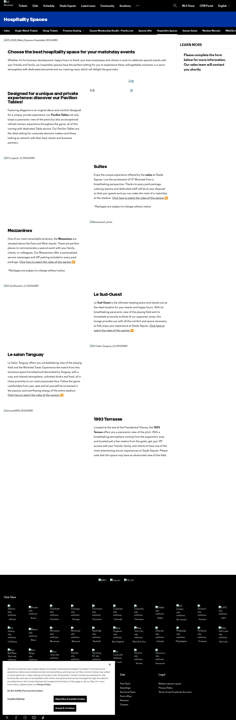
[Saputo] (115, 580)
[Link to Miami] (33, 632)
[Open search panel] (175, 6)
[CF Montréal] (9, 5)
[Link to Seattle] (76, 655)
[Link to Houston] (202, 611)
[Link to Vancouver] (160, 655)
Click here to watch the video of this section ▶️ (140, 197)
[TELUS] (129, 580)
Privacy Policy (44, 684)
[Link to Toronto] (139, 655)
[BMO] (102, 580)
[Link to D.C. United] (181, 610)
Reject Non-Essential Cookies (70, 699)
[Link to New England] (118, 632)
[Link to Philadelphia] (181, 633)
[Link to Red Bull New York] (12, 654)
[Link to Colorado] (118, 611)
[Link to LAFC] (223, 610)
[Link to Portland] (202, 633)
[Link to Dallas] (160, 610)
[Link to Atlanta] (12, 611)
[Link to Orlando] (160, 633)
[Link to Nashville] (97, 633)
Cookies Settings (16, 698)
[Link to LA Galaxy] (12, 632)
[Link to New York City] (139, 632)
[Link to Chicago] (76, 611)
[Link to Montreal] (76, 633)
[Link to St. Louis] (118, 655)
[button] (137, 6)
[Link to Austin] (33, 610)
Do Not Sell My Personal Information (25, 690)
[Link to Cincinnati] (97, 611)
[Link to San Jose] (55, 655)
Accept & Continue (64, 708)
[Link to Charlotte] (55, 611)
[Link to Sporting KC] (97, 655)
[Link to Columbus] (139, 611)
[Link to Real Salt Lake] (223, 632)
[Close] (109, 664)
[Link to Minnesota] (55, 633)
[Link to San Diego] (33, 654)
